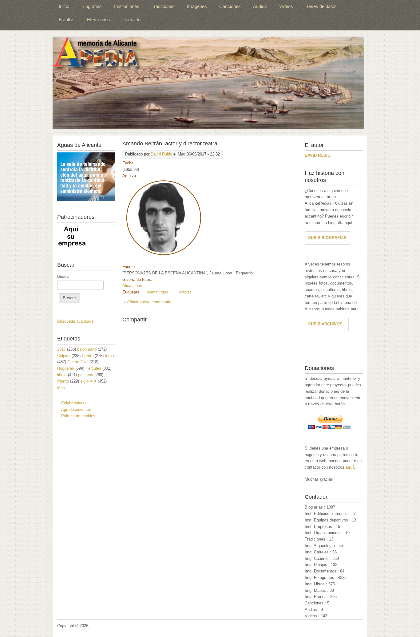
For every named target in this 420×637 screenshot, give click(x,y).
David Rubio (161, 154)
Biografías (91, 6)
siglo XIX (88, 381)
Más (61, 387)
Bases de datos (321, 6)
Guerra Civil (77, 362)
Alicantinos (132, 285)
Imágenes (197, 6)
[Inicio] (208, 83)
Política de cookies (78, 416)
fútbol (110, 355)
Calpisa (63, 355)
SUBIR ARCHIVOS (325, 324)
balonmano (87, 349)
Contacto (131, 19)
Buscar (63, 276)
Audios (260, 6)
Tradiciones (163, 6)
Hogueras (65, 368)
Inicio (64, 6)
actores (185, 292)
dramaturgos (157, 292)
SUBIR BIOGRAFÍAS (327, 237)
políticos (85, 374)
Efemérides (98, 19)
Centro (87, 355)
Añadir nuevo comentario (149, 302)
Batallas (67, 19)
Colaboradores (74, 403)
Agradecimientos (76, 409)
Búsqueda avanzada (75, 321)
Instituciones (126, 6)
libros (62, 374)
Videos (286, 6)
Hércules (93, 368)
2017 (61, 349)
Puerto (63, 381)
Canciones (230, 6)
